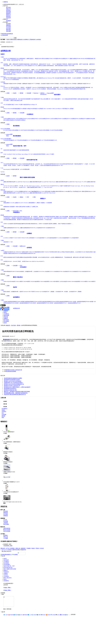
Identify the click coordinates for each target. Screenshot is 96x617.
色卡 (3, 413)
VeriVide (2, 171)
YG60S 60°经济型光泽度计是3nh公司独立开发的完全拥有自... (60, 252)
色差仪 (8, 39)
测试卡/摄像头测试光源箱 (27, 177)
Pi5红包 (5, 519)
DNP (28, 197)
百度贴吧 (35, 614)
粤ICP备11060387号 (6, 551)
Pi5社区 (42, 548)
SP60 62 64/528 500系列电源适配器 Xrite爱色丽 (14, 108)
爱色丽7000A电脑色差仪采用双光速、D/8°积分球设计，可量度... (19, 69)
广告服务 (28, 548)
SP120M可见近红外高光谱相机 (41, 130)
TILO (2, 162)
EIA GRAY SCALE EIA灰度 (47, 185)
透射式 (2, 184)
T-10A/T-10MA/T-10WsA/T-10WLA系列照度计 (24, 237)
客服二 (9, 590)
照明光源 (3, 190)
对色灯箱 (5, 316)
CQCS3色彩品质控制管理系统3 (69, 99)
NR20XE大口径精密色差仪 (9, 58)
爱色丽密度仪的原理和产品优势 (12, 379)
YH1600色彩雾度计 (76, 281)
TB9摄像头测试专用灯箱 (57, 191)
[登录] (16, 4)
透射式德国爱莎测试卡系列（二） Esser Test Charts (39, 187)
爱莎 (34, 197)
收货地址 (8, 10)
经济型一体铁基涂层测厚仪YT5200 (40, 303)
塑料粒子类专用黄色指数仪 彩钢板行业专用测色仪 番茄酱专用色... (19, 78)
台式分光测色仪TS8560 (21, 118)
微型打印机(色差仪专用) (16, 100)
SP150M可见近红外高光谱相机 (10, 130)
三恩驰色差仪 (32, 39)
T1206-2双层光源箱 (45, 191)
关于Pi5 (8, 548)
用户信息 (8, 7)
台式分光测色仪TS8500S (9, 118)
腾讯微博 (16, 614)
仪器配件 (5, 318)
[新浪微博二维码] (7, 545)
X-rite (2, 168)
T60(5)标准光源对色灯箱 (49, 164)
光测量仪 (29, 233)
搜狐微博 (48, 614)
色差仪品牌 (6, 315)
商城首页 (5, 310)
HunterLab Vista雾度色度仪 (12, 79)
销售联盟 (23, 548)
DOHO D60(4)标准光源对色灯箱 (64, 164)
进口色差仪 (6, 321)
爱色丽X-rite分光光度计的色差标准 (12, 381)
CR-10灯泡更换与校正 (8, 104)
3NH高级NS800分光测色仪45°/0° (61, 58)
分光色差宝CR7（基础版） (48, 291)
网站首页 (3, 548)
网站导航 (8, 29)
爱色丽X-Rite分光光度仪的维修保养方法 (14, 384)
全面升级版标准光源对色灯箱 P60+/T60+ (53, 165)
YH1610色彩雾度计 (45, 281)
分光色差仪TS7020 (76, 271)
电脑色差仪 (20, 39)
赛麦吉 (21, 197)
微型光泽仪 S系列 (77, 257)
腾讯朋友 (44, 614)
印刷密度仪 (16, 212)
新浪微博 (8, 20)
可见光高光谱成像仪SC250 (10, 140)
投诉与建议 (6, 524)
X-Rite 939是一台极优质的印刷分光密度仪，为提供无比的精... (61, 218)
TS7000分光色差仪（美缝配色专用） (24, 271)
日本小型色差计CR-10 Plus (31, 65)
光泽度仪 (29, 247)
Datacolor (3, 86)
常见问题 (8, 26)
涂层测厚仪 (16, 297)
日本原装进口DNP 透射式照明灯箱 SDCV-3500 (83, 191)
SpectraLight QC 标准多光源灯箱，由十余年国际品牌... (16, 169)
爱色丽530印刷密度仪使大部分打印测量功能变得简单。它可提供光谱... (34, 219)
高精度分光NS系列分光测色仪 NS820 (44, 58)
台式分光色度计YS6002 (65, 281)
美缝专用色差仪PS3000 (9, 271)
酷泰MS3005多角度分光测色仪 (17, 120)
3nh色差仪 (38, 39)
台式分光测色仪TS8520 (32, 118)
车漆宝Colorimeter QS (36, 291)
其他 (3, 417)
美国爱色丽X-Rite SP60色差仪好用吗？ (13, 382)
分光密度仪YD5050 (40, 227)
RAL (2, 205)
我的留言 (8, 13)
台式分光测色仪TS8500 (56, 118)
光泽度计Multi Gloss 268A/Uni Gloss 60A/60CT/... (33, 261)
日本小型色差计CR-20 (18, 65)
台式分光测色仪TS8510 (44, 118)
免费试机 (5, 515)
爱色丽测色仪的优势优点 (10, 388)
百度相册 (53, 614)
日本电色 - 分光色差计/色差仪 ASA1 (63, 83)
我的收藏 (8, 11)
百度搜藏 (63, 614)
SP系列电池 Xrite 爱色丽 (67, 108)
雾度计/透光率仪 (18, 277)
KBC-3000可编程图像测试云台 (33, 191)
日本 (2, 62)
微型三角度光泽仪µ (87, 257)
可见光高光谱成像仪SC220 (36, 140)
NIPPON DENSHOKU (43, 93)
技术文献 (8, 28)
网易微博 (26, 614)
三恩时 (2, 57)
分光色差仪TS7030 (67, 271)
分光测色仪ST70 (82, 118)
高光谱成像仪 (17, 136)
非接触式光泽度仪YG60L (9, 252)
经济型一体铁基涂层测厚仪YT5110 (58, 303)
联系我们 (5, 535)
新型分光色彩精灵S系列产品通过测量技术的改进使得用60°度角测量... (20, 257)
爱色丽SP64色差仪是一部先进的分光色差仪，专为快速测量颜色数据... (28, 72)
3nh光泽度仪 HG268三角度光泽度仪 (84, 252)
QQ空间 (21, 614)
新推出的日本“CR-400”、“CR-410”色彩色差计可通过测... (53, 64)
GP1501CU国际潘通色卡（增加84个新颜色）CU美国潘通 (37, 202)
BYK (2, 256)
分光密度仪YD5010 (50, 227)
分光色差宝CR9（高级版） (75, 291)
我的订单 (8, 8)
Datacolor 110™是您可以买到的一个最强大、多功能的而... (17, 87)
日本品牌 (29, 93)
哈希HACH (22, 246)
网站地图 (8, 31)
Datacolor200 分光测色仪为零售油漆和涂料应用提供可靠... (71, 89)
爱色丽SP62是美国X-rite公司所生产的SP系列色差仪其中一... (61, 72)
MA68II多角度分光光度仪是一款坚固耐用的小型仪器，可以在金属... (23, 71)
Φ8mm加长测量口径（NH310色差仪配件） (50, 99)
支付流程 (5, 514)
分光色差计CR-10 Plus (38, 271)
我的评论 (8, 16)
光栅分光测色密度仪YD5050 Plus (28, 227)
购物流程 (8, 25)
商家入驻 (5, 536)
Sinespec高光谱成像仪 (6, 138)
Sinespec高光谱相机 (5, 128)
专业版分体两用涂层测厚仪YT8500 (11, 301)
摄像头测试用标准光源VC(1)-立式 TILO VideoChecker (16, 181)
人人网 (30, 614)
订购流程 (5, 522)
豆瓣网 (39, 614)
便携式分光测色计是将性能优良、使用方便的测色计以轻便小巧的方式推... (56, 65)
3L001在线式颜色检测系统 (22, 150)
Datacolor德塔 (50, 93)
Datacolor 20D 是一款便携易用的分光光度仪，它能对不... (17, 89)
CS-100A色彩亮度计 (40, 237)
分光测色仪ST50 (66, 118)
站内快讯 (5, 401)
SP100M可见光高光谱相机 (56, 130)
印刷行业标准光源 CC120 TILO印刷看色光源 (14, 191)
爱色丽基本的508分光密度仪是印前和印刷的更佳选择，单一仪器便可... (21, 216)
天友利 (14, 93)
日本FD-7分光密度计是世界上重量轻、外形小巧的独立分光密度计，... (55, 223)
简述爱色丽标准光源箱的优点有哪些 (13, 378)
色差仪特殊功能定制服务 (9, 150)
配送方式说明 (6, 529)
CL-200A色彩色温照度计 (51, 237)
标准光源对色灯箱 (32, 159)
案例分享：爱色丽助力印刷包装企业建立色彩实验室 (17, 391)
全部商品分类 (6, 51)
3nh (1, 148)
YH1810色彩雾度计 (35, 281)
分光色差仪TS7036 (57, 271)
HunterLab (3, 76)
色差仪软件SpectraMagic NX (30, 104)
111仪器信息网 (4, 35)
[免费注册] (21, 4)
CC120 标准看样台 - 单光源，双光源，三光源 (31, 165)
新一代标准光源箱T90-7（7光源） (80, 164)
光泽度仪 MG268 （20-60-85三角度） (12, 261)
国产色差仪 (6, 319)
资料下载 (5, 403)
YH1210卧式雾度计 (55, 281)
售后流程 (8, 23)
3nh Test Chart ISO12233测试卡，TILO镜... (13, 185)
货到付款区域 (6, 528)
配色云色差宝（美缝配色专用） (11, 291)
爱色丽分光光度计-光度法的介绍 (14, 369)
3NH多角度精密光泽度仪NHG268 (27, 253)
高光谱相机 (16, 125)
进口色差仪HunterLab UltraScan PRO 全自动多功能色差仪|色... (52, 78)
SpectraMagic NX (26, 154)
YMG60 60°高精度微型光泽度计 (37, 252)
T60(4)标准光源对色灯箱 (9, 164)
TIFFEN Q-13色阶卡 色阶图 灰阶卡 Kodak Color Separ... (67, 185)
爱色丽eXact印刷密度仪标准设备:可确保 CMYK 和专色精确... (54, 216)
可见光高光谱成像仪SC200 (50, 140)
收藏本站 (5, 1)
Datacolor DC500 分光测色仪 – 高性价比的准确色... (44, 89)
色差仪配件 (57, 94)
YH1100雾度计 (91, 281)
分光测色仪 (26, 39)
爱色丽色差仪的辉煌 (11, 371)
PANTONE (3, 201)
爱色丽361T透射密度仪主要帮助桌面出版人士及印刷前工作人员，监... (29, 218)
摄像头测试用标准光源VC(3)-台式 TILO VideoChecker (42, 181)
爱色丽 (2, 68)
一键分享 (6, 614)
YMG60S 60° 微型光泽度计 (22, 252)
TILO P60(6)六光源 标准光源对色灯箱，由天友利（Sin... (29, 164)
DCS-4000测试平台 (67, 191)
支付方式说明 (6, 531)
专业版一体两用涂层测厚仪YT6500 (81, 301)
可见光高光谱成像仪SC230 (23, 140)
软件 (2, 152)
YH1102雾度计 (19, 281)
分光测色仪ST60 (74, 118)
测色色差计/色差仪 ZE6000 (10, 83)
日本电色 (3, 82)
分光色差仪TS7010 (85, 271)
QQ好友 (58, 614)
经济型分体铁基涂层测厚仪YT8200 (63, 301)
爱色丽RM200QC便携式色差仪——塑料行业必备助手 (17, 387)
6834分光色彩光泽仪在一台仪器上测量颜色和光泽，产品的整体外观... (55, 257)
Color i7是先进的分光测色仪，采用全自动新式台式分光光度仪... (51, 69)
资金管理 (8, 17)
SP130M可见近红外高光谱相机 (26, 130)
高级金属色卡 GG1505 (8, 202)
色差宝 (15, 287)
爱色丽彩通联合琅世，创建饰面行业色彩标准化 (16, 393)
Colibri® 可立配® (18, 104)
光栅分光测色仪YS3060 (75, 58)
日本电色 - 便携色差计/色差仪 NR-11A (81, 83)
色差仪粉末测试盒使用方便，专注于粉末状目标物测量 (16, 99)
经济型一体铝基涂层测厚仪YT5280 (23, 303)
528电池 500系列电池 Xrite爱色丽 (34, 108)
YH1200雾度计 (84, 281)
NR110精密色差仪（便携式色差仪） (25, 58)
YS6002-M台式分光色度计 (9, 281)
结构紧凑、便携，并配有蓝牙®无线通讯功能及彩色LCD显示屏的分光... (21, 64)
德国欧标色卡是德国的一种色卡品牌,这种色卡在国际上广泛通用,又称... (21, 206)
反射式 (2, 180)
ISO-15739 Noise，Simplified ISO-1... (18, 187)
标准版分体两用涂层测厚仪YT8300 (29, 301)
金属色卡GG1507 (19, 202)
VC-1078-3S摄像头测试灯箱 (88, 181)
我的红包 (8, 14)
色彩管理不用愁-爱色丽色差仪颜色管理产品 (15, 394)
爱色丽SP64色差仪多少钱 (10, 390)
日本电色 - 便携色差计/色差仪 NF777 (26, 83)
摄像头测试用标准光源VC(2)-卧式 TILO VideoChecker (69, 181)
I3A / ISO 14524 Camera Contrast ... (32, 185)
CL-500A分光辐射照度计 (63, 237)
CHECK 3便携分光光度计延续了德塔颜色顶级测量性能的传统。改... (76, 87)
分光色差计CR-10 (48, 271)
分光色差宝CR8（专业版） (62, 291)
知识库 (5, 322)
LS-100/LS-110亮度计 (8, 237)
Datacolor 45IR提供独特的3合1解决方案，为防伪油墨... (45, 87)
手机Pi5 (37, 548)
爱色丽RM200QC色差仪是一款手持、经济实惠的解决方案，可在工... (57, 71)
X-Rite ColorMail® (47, 108)
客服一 (9, 587)
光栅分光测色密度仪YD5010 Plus (11, 227)
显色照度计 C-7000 (8, 242)
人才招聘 (5, 538)
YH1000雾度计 (27, 281)
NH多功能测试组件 (35, 99)
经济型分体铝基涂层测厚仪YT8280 (46, 301)
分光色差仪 (23, 267)
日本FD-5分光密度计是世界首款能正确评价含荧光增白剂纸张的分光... (20, 223)
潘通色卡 (43, 198)
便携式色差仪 (13, 39)
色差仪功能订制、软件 (19, 146)
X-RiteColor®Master (56, 108)
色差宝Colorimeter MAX (25, 291)
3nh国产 (2, 250)
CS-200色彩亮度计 (74, 237)
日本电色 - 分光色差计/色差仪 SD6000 (44, 83)
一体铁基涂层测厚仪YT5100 (73, 303)
